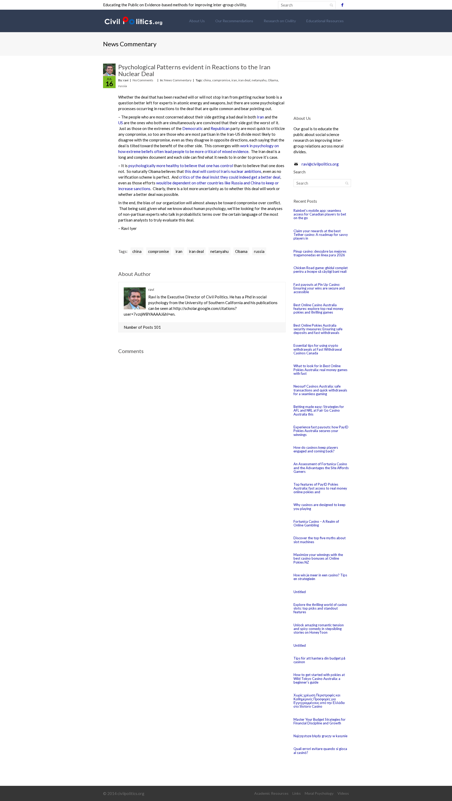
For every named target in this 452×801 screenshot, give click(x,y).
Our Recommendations (234, 21)
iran (234, 80)
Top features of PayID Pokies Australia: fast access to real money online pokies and (320, 488)
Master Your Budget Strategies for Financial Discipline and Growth (319, 721)
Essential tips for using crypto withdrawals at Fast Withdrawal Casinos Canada (317, 349)
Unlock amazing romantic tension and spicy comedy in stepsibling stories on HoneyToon (318, 629)
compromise (221, 80)
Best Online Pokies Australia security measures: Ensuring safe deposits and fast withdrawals (317, 329)
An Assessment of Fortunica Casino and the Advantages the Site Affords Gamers (321, 468)
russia (122, 86)
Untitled (299, 592)
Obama (273, 80)
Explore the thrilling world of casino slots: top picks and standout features (320, 608)
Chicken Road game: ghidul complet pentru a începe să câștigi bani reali (320, 270)
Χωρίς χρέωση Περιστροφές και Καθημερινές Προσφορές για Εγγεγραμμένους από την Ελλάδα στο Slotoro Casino (319, 700)
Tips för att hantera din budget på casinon (319, 660)
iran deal (244, 80)
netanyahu (259, 80)
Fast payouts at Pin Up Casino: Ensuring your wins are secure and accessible (319, 288)
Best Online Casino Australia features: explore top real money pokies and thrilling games (318, 309)
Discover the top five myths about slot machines (319, 540)
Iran (260, 117)
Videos (343, 793)
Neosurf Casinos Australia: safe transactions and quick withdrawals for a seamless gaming (320, 390)
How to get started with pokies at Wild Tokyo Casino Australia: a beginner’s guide (319, 678)
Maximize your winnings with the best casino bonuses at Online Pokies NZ (318, 558)
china (207, 80)
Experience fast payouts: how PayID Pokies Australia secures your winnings (320, 431)
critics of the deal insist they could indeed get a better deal (229, 177)
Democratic (192, 128)
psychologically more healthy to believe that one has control (180, 165)
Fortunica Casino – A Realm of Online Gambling (316, 523)
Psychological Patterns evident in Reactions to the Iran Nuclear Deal (194, 70)
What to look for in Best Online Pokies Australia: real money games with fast (320, 370)
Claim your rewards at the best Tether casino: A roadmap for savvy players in (320, 235)
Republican (220, 128)
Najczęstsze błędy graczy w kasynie (320, 736)
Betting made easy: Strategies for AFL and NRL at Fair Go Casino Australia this (318, 410)
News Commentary (177, 80)
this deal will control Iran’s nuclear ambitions (223, 171)
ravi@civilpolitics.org (320, 164)
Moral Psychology (319, 793)
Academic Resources (271, 793)
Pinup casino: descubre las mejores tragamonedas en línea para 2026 (319, 253)
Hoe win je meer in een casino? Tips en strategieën (320, 577)
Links (296, 793)
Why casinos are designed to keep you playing (319, 506)
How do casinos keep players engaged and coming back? (315, 449)
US (120, 122)
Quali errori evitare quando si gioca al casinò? (320, 750)
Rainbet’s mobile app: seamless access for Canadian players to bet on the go (319, 214)
